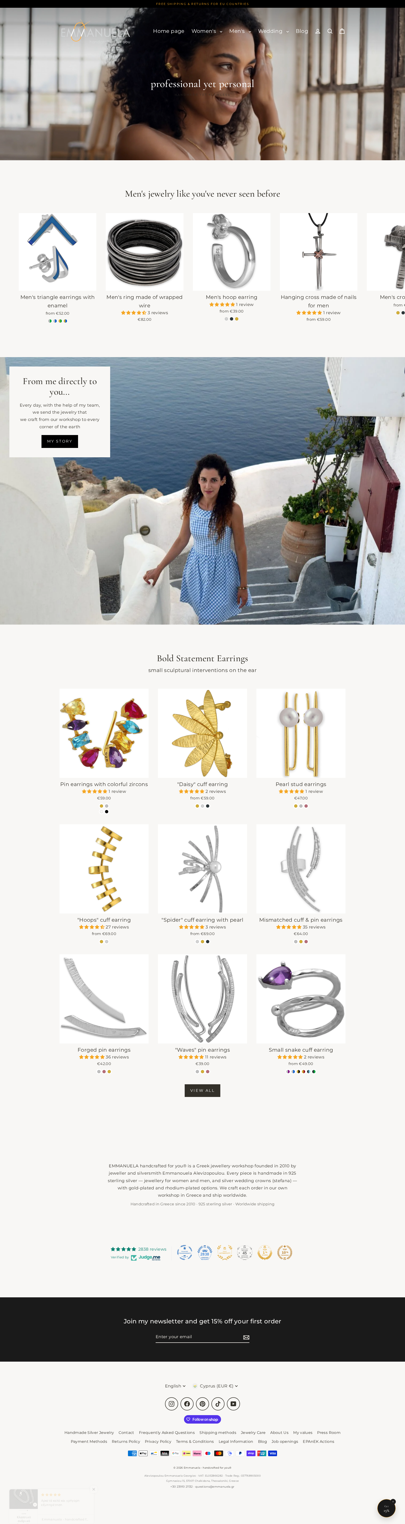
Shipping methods (217, 1432)
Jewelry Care (253, 1432)
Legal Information (236, 1441)
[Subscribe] (245, 1337)
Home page (168, 31)
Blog (302, 31)
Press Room (329, 1432)
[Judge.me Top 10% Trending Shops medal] (284, 1252)
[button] (134, 312)
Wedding (271, 31)
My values (302, 1432)
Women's (204, 31)
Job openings (285, 1441)
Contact (126, 1432)
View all (202, 1090)
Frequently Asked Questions (167, 1432)
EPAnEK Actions (318, 1441)
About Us (279, 1432)
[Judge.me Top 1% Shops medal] (264, 1252)
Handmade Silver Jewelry (89, 1432)
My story (60, 441)
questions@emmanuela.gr (215, 1486)
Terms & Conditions (195, 1441)
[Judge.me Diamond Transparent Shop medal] (184, 1252)
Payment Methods (89, 1441)
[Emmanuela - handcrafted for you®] (96, 31)
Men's (237, 31)
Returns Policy (126, 1441)
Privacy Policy (158, 1441)
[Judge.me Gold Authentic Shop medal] (224, 1252)
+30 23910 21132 (181, 1486)
